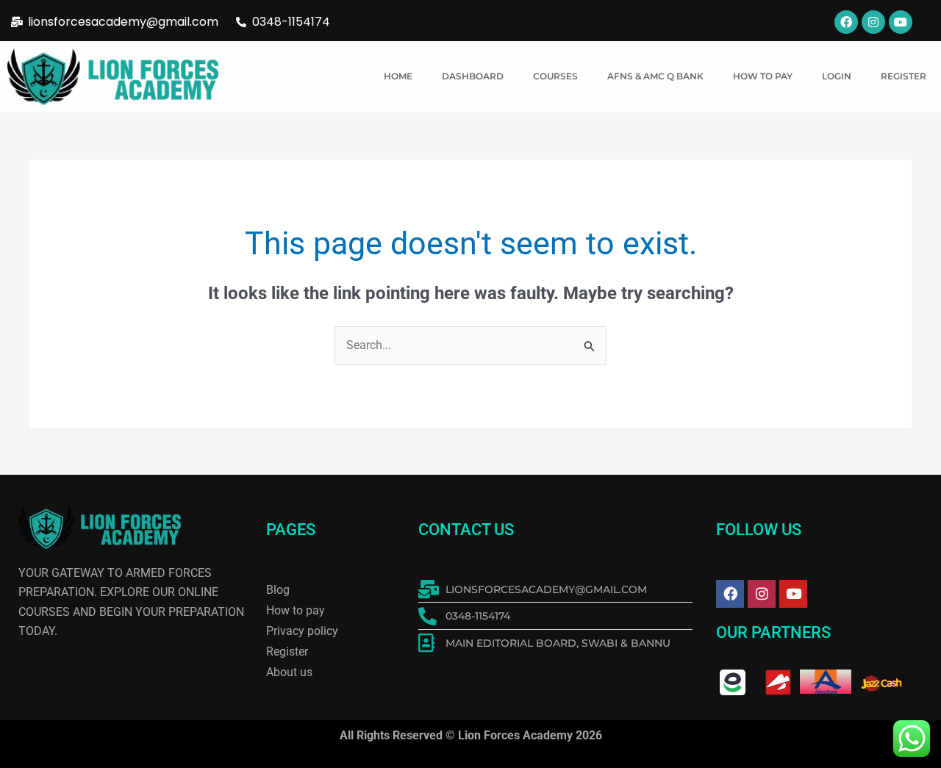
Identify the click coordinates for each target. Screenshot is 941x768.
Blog (278, 590)
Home (398, 76)
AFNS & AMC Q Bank (655, 76)
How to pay (762, 76)
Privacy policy (302, 631)
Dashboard (473, 76)
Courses (555, 76)
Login (836, 76)
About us (289, 672)
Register (903, 76)
